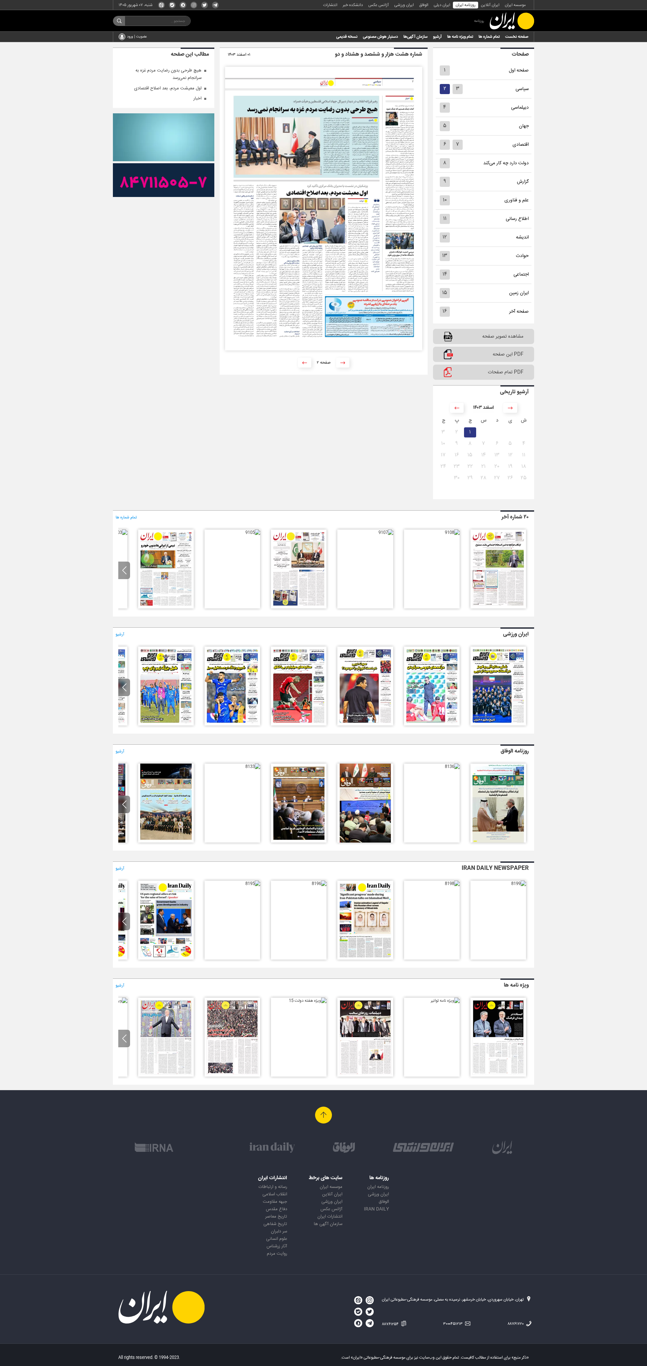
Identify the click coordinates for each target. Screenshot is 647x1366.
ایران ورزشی (404, 5)
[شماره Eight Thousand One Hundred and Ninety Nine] (518, 883)
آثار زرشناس (277, 1246)
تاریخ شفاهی (275, 1224)
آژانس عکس (378, 5)
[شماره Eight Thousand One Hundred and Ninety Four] (166, 958)
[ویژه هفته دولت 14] (232, 1075)
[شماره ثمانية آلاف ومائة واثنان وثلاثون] (166, 841)
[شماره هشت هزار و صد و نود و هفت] (432, 724)
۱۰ (445, 200)
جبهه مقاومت (275, 1201)
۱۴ (444, 274)
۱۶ (444, 311)
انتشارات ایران (329, 1216)
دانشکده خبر (353, 5)
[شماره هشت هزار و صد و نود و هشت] (498, 724)
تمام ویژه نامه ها (460, 36)
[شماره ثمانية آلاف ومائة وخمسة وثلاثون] (365, 841)
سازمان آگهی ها (328, 1224)
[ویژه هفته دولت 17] (498, 1075)
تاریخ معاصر (276, 1216)
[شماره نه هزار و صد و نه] (498, 607)
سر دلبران (279, 1231)
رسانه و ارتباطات (272, 1187)
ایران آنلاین (490, 5)
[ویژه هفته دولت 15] (308, 1000)
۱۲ (444, 237)
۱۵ (444, 292)
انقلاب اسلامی (275, 1194)
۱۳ (444, 255)
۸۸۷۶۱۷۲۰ (516, 1323)
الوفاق (423, 5)
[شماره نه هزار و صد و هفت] (385, 532)
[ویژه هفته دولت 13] (166, 1075)
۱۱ (444, 218)
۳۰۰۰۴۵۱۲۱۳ (453, 1323)
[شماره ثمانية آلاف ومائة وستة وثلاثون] (452, 766)
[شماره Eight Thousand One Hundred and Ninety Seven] (365, 958)
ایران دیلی (442, 5)
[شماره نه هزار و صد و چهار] (166, 607)
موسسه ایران (515, 5)
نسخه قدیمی (347, 36)
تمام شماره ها (489, 36)
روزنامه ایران (465, 5)
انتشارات (330, 5)
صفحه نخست (516, 36)
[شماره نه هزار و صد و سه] (120, 532)
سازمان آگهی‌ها (415, 36)
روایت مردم (277, 1253)
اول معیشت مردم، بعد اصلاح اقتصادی (168, 88)
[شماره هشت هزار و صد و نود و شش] (365, 724)
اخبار (197, 98)
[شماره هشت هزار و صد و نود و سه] (166, 724)
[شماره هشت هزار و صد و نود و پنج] (299, 724)
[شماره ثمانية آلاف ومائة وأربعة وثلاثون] (299, 841)
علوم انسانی (276, 1239)
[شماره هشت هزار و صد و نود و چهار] (232, 724)
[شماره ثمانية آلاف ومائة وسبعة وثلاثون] (498, 841)
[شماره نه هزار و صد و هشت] (452, 532)
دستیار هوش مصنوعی (380, 36)
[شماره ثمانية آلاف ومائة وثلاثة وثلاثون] (252, 766)
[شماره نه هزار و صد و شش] (299, 607)
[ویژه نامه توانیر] (445, 1000)
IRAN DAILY (376, 1209)
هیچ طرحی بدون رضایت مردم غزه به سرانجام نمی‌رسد (168, 74)
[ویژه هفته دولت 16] (365, 1075)
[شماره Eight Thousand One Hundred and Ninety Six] (319, 883)
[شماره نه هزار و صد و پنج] (252, 532)
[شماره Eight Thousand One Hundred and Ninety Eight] (452, 883)
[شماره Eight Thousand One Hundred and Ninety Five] (252, 883)
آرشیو (437, 36)
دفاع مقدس (276, 1209)
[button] (124, 570)
